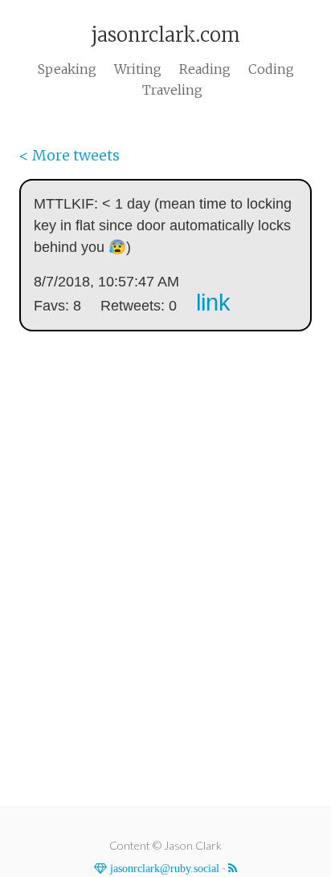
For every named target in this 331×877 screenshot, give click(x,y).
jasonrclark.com (165, 34)
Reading (205, 69)
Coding (271, 69)
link (213, 302)
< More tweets (69, 155)
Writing (137, 69)
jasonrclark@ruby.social (163, 868)
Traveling (172, 90)
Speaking (67, 69)
